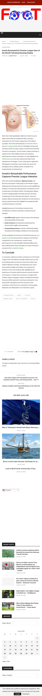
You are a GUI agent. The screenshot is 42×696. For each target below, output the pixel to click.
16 (5, 649)
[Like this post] (19, 352)
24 (10, 653)
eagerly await (6, 238)
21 (32, 649)
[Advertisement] (21, 25)
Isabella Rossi (8, 359)
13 (26, 646)
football (27, 295)
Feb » (8, 661)
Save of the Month (21, 298)
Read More (26, 694)
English (8, 490)
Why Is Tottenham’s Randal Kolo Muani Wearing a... (21, 427)
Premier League (7, 298)
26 (21, 653)
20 (26, 649)
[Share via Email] (36, 352)
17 (10, 649)
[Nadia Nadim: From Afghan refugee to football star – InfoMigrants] (8, 594)
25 (15, 653)
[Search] (40, 35)
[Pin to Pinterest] (26, 352)
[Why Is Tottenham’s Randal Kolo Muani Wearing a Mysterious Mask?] (21, 412)
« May (4, 661)
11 (15, 646)
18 (15, 649)
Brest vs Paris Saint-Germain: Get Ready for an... (21, 462)
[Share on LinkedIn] (28, 352)
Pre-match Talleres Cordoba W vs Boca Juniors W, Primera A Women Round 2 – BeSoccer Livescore (27, 580)
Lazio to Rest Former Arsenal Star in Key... (21, 469)
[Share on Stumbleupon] (32, 352)
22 (37, 649)
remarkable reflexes (31, 143)
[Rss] (37, 35)
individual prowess (8, 159)
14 (32, 646)
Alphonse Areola (8, 295)
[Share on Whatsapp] (34, 352)
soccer (33, 298)
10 (10, 646)
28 (32, 653)
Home (4, 41)
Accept (17, 694)
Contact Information (13, 2)
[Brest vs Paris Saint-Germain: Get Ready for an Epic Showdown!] (21, 446)
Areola (19, 295)
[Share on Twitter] (24, 352)
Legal (23, 2)
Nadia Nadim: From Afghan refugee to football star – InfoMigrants (27, 592)
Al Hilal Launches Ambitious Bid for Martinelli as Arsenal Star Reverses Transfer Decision (27, 552)
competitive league (17, 248)
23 (5, 653)
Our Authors (31, 2)
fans (38, 235)
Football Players (14, 41)
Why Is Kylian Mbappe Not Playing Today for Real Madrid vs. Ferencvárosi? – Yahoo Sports (27, 605)
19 (21, 649)
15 (37, 646)
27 (26, 653)
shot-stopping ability (11, 146)
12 (21, 646)
